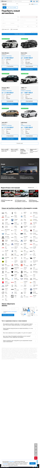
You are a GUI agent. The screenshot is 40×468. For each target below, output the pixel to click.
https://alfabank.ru (13, 357)
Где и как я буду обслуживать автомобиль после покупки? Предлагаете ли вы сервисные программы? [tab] (16, 337)
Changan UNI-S (5, 87)
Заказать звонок (10, 69)
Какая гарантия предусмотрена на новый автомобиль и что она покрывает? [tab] (18, 329)
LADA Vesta (24, 122)
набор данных (11, 461)
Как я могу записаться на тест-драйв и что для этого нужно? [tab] (17, 332)
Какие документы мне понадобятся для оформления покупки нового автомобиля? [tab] (17, 341)
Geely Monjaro (5, 53)
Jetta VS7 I (4, 122)
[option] (10, 172)
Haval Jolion (24, 53)
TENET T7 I (24, 87)
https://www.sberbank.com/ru (26, 353)
